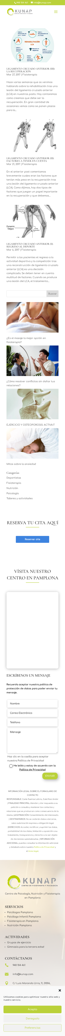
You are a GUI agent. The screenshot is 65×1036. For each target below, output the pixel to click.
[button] (60, 990)
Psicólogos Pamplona (20, 912)
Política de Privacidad (32, 769)
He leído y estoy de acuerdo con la (35, 767)
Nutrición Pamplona (19, 925)
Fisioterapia (29, 74)
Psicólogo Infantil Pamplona (24, 916)
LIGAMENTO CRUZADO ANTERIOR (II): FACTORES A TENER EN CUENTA (30, 160)
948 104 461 (19, 965)
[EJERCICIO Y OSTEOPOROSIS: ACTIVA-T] (32, 405)
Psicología (12, 493)
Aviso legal (33, 851)
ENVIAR (50, 776)
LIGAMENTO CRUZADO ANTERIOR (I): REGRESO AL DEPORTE (29, 245)
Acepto (32, 1009)
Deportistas (13, 478)
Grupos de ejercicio (19, 942)
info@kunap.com (23, 974)
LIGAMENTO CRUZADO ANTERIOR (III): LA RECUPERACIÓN (30, 70)
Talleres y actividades (19, 498)
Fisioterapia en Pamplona (22, 921)
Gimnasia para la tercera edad (25, 947)
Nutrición (12, 488)
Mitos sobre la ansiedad (21, 464)
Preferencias (32, 1027)
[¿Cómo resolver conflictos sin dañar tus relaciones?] (32, 361)
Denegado (32, 1018)
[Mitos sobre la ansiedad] (32, 444)
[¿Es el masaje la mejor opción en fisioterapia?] (32, 318)
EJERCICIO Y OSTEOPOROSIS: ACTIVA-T (30, 425)
